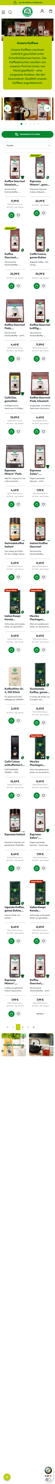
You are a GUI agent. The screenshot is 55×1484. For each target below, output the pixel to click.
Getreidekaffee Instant (14, 545)
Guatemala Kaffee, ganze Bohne (38, 690)
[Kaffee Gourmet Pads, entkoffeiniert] (15, 311)
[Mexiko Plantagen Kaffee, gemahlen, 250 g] (40, 747)
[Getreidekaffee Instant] (15, 529)
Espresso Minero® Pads (13, 472)
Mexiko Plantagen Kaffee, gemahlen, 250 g (39, 763)
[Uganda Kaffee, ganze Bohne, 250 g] (15, 893)
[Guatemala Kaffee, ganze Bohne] (40, 675)
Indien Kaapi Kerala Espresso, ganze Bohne (15, 617)
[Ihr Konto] (42, 10)
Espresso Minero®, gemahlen (11, 981)
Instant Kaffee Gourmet (39, 545)
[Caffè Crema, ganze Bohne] (40, 240)
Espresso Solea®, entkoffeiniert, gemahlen (39, 472)
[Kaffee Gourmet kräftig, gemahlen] (40, 311)
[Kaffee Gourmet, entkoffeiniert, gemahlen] (40, 966)
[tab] (21, 124)
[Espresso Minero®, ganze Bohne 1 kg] (40, 167)
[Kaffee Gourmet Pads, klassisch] (40, 383)
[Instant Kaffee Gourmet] (40, 529)
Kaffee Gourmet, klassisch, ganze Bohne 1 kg (15, 255)
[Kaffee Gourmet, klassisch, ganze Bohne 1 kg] (15, 240)
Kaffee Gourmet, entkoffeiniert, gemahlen (39, 981)
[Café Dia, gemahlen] (15, 383)
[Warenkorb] (50, 12)
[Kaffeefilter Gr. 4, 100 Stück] (15, 675)
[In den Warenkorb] (11, 215)
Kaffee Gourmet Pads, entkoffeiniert (15, 326)
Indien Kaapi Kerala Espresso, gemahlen (38, 908)
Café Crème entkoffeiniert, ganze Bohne (14, 763)
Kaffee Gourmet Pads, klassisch (40, 399)
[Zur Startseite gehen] (27, 11)
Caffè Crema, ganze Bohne (38, 255)
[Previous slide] (7, 108)
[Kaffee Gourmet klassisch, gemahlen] (15, 167)
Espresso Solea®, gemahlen (36, 836)
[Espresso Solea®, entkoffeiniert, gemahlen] (40, 456)
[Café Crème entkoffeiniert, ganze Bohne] (15, 747)
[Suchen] (10, 12)
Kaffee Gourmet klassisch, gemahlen (15, 183)
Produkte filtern (30, 134)
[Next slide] (47, 108)
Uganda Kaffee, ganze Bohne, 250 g (15, 908)
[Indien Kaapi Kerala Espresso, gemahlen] (40, 893)
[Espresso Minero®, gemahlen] (15, 966)
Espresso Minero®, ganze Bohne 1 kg (39, 183)
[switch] (48, 1479)
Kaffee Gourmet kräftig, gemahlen (40, 326)
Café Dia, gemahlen (11, 399)
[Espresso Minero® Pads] (15, 456)
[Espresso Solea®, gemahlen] (40, 820)
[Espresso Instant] (15, 820)
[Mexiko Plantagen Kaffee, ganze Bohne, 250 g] (40, 602)
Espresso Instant (15, 834)
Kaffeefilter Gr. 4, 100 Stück (14, 690)
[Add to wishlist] (18, 215)
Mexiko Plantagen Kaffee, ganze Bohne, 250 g (38, 617)
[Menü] (3, 12)
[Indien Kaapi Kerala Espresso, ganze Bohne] (15, 602)
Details (40, 1014)
